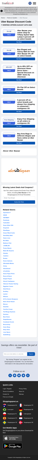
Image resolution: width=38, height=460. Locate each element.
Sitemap (21, 394)
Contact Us (6, 394)
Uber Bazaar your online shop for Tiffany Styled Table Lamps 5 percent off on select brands (25, 35)
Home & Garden (12, 18)
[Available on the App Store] (12, 438)
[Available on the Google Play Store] (12, 445)
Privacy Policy (23, 388)
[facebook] (14, 375)
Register (31, 354)
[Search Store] (30, 3)
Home (3, 18)
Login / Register (7, 388)
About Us (21, 391)
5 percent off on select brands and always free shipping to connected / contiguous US (26, 104)
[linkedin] (19, 375)
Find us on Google (8, 397)
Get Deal (19, 42)
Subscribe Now (19, 202)
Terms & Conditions (8, 391)
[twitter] (10, 375)
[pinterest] (23, 375)
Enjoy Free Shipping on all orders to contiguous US (25, 121)
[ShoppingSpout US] (7, 3)
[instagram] (28, 375)
